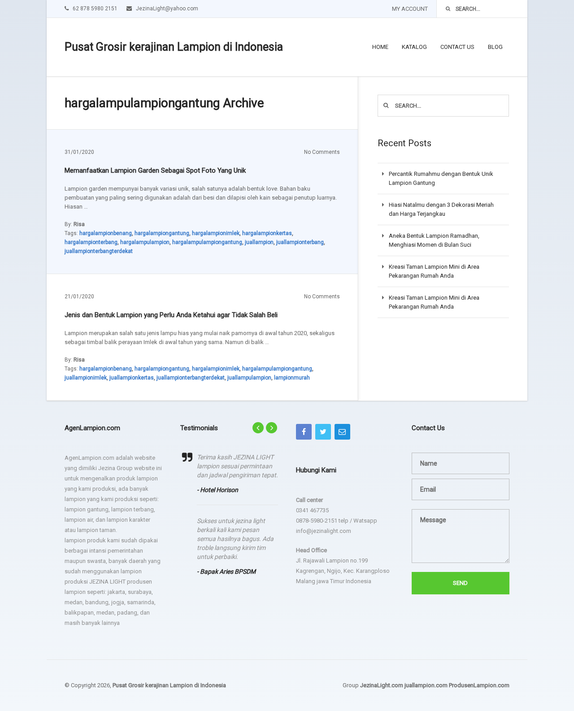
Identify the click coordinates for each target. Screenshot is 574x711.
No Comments (322, 152)
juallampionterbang (300, 242)
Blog (495, 47)
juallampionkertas (131, 378)
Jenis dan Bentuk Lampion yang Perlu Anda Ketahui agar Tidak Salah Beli (171, 315)
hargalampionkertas (267, 233)
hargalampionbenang (105, 233)
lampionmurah (292, 378)
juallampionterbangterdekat (99, 251)
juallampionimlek (86, 378)
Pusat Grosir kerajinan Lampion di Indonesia (174, 46)
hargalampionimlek (215, 233)
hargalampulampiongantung (207, 242)
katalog (414, 47)
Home (380, 47)
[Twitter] (323, 432)
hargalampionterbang (91, 242)
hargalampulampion (145, 242)
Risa (79, 224)
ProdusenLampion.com (479, 685)
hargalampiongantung (162, 233)
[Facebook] (304, 432)
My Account (410, 8)
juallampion (259, 242)
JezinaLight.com (381, 685)
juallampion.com (426, 685)
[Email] (342, 432)
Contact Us (457, 47)
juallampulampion (249, 378)
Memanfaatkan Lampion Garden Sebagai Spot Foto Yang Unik (155, 170)
